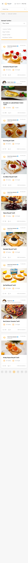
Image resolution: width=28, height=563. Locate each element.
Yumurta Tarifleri (7, 29)
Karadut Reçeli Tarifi (10, 249)
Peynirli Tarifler (6, 34)
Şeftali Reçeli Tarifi (9, 285)
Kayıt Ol (18, 3)
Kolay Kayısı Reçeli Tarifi (11, 357)
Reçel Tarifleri (6, 32)
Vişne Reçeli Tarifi (9, 213)
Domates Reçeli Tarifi (10, 67)
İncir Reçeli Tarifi (8, 140)
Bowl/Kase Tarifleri (7, 37)
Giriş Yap (24, 3)
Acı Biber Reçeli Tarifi (10, 177)
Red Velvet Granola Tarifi (11, 321)
